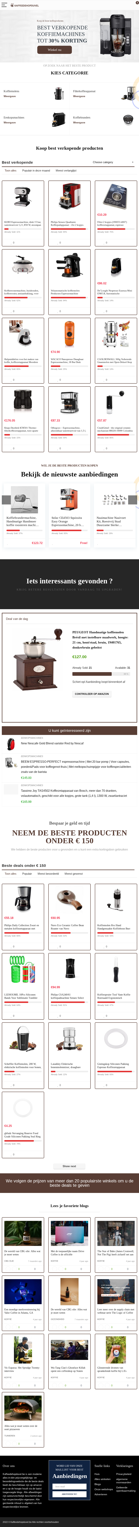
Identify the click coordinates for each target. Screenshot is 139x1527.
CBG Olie (9, 1261)
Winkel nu (54, 50)
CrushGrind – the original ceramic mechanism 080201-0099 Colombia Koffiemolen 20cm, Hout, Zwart (115, 430)
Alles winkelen (102, 1479)
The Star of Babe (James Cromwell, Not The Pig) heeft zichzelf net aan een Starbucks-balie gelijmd (115, 1254)
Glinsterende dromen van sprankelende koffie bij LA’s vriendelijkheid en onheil (111, 1371)
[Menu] (4, 5)
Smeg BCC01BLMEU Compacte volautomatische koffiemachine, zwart (110, 523)
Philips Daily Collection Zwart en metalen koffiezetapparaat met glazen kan (21, 928)
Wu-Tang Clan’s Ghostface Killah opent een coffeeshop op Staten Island (68, 1371)
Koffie (54, 1261)
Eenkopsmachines (32, 738)
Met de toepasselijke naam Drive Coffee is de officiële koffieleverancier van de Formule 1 (69, 1254)
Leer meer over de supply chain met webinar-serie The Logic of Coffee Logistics (115, 1312)
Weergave (10, 96)
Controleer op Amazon (92, 692)
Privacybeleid (123, 1474)
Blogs (97, 1484)
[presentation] (6, 499)
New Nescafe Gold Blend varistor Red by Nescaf (52, 743)
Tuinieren (9, 1436)
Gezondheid (57, 1319)
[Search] (120, 5)
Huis (97, 1474)
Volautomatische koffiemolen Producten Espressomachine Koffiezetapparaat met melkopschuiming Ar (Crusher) (66, 295)
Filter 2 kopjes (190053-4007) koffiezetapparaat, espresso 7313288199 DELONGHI (112, 225)
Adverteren (100, 1494)
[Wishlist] (127, 5)
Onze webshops (103, 1489)
